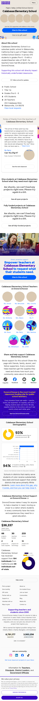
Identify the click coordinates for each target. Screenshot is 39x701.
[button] (5, 380)
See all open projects (19, 199)
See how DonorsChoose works (19, 413)
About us (22, 586)
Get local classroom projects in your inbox (19, 660)
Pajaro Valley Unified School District (19, 8)
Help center (19, 580)
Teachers (26, 668)
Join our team (24, 592)
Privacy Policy (13, 688)
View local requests (12, 108)
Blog (21, 598)
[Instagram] (10, 655)
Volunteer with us (7, 601)
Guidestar (32, 630)
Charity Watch (8, 630)
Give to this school (19, 30)
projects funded (28, 635)
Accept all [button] (19, 697)
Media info (23, 601)
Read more (26, 146)
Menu (34, 3)
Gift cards (5, 592)
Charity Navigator (19, 630)
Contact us (23, 604)
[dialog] (19, 688)
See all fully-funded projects (19, 226)
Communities (23, 595)
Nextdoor (34, 382)
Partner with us (6, 595)
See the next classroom (19, 166)
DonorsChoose (5, 2)
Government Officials (19, 673)
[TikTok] (28, 655)
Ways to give (6, 604)
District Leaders (22, 670)
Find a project (6, 586)
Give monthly (6, 589)
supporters (10, 635)
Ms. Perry (7, 150)
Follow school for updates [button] (21, 80)
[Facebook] (22, 655)
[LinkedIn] (16, 655)
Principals (9, 670)
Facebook (15, 382)
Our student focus (25, 589)
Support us (5, 598)
